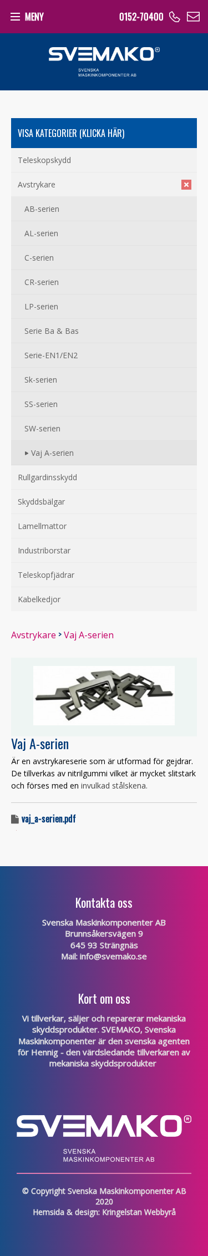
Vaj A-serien (89, 635)
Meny (34, 16)
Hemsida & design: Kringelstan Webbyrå (104, 1212)
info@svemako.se (113, 956)
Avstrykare (33, 635)
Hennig (44, 1051)
